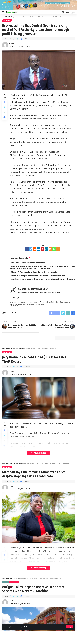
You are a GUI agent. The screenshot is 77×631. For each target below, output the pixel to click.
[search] (63, 12)
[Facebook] (27, 249)
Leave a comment (66, 338)
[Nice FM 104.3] (14, 12)
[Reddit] (34, 249)
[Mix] (50, 249)
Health (5, 582)
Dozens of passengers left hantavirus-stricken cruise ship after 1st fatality (38, 276)
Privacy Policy (34, 627)
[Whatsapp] (54, 249)
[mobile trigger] (3, 12)
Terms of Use (48, 627)
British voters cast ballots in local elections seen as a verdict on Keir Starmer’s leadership (43, 279)
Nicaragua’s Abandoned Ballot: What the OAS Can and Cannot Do (34, 272)
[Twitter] (30, 249)
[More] (58, 249)
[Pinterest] (42, 249)
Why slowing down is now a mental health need (28, 263)
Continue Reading (38, 453)
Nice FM (11, 43)
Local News (7, 20)
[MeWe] (46, 249)
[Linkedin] (38, 249)
